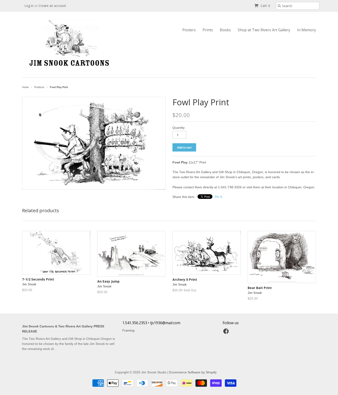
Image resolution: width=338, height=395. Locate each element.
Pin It (218, 197)
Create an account (52, 5)
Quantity (178, 127)
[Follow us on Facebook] (226, 333)
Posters (189, 29)
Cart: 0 (265, 5)
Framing (128, 330)
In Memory (306, 29)
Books (225, 29)
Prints (208, 29)
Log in (29, 5)
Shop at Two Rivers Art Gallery (264, 29)
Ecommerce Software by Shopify (193, 372)
